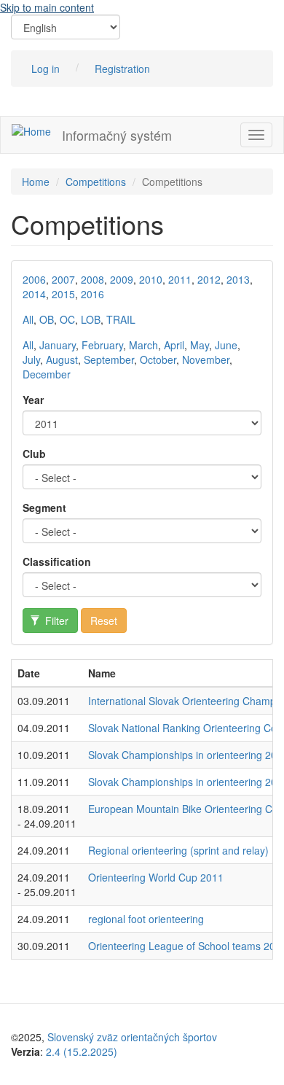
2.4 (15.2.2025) (81, 1051)
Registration (122, 68)
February (102, 345)
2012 (209, 279)
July (31, 359)
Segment (44, 507)
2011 (180, 279)
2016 (92, 294)
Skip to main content (47, 7)
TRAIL (120, 319)
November (205, 359)
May (199, 345)
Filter (55, 620)
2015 (63, 294)
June (226, 345)
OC (67, 319)
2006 (34, 279)
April (174, 345)
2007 (63, 279)
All (28, 319)
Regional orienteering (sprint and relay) (178, 850)
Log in (45, 68)
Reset (103, 620)
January (57, 345)
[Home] (31, 130)
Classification (57, 561)
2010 (150, 279)
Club (34, 453)
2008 (92, 279)
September (109, 359)
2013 (238, 279)
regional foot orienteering (146, 918)
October (158, 359)
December (47, 374)
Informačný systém (117, 134)
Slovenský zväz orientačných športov (132, 1037)
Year (33, 399)
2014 (34, 294)
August (62, 359)
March (143, 345)
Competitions (96, 181)
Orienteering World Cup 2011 (156, 877)
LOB (90, 319)
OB (46, 319)
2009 (121, 279)
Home (36, 181)
